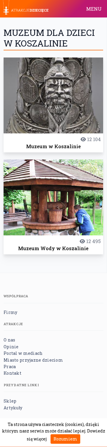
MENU (94, 9)
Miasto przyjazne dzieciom (33, 360)
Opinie (11, 346)
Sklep (10, 401)
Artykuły (13, 408)
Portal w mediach (23, 353)
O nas (9, 340)
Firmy (10, 312)
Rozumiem (65, 439)
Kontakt (12, 373)
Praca (10, 366)
